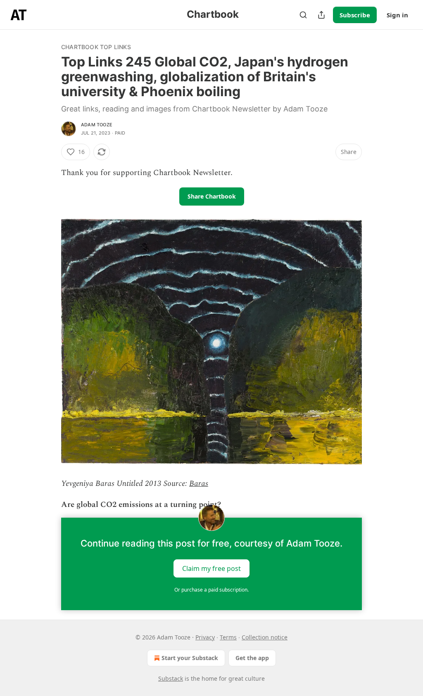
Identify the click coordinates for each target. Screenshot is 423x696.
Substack (170, 678)
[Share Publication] (321, 15)
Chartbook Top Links (96, 46)
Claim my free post (211, 568)
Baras (198, 484)
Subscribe (355, 15)
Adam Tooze (96, 125)
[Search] (303, 15)
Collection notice (265, 637)
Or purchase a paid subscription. (211, 589)
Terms (228, 637)
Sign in (397, 15)
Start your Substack (190, 658)
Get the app (252, 658)
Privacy (205, 637)
